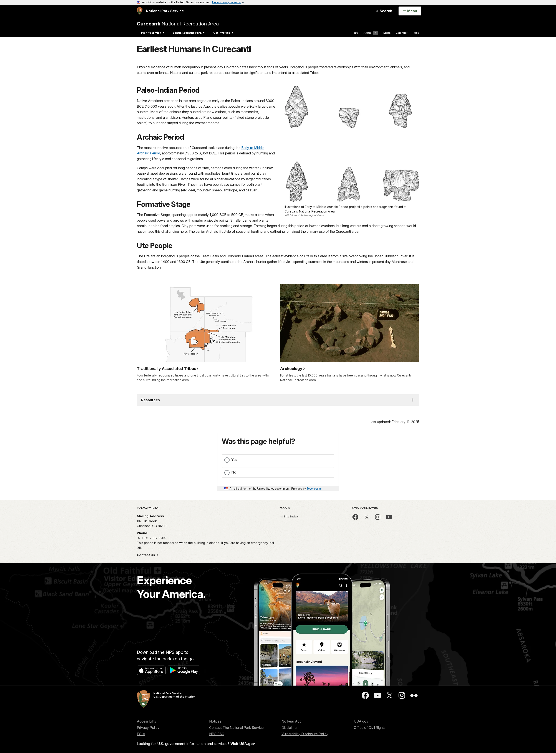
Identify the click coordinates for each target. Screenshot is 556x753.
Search (385, 11)
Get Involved (221, 32)
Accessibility (146, 721)
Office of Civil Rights (370, 727)
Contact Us (146, 555)
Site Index (290, 516)
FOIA (141, 734)
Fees (416, 32)
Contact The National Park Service (236, 727)
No (233, 472)
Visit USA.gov (242, 743)
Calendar (401, 32)
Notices (215, 721)
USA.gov (361, 721)
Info (356, 32)
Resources (150, 400)
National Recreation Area (178, 24)
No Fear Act (291, 721)
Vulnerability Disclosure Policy (304, 734)
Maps (387, 32)
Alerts (370, 32)
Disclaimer (289, 727)
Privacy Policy (148, 727)
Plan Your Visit (151, 32)
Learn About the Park (187, 32)
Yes (234, 459)
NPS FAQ (216, 734)
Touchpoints (314, 488)
